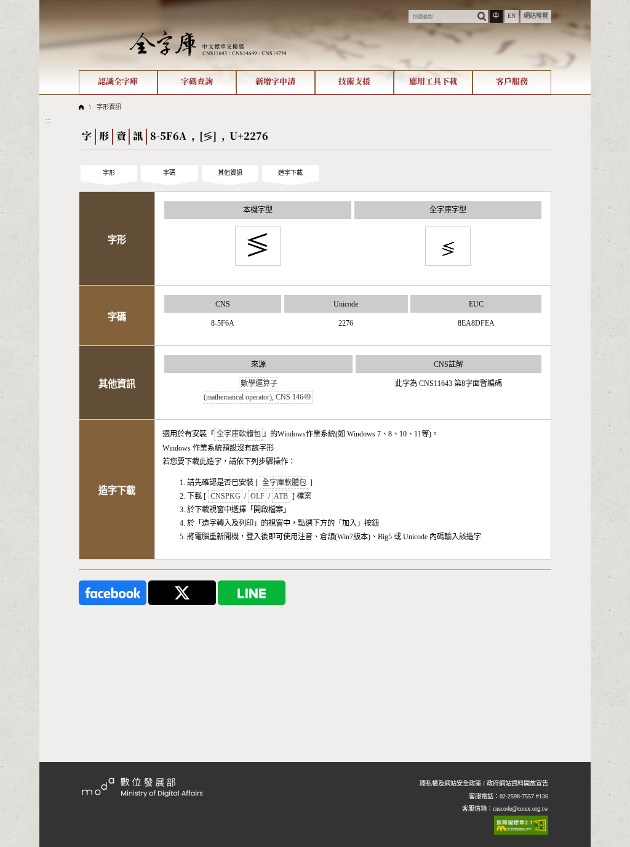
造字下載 (290, 172)
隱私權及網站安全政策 (450, 783)
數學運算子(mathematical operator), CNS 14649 (257, 390)
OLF (257, 496)
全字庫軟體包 (239, 434)
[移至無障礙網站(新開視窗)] (521, 825)
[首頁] (208, 42)
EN (512, 15)
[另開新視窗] (112, 592)
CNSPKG (225, 496)
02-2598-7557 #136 (524, 796)
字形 (109, 172)
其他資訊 (230, 172)
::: (42, 3)
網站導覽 (536, 15)
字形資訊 (109, 106)
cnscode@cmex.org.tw (520, 808)
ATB (281, 496)
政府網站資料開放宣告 (517, 783)
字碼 (169, 172)
